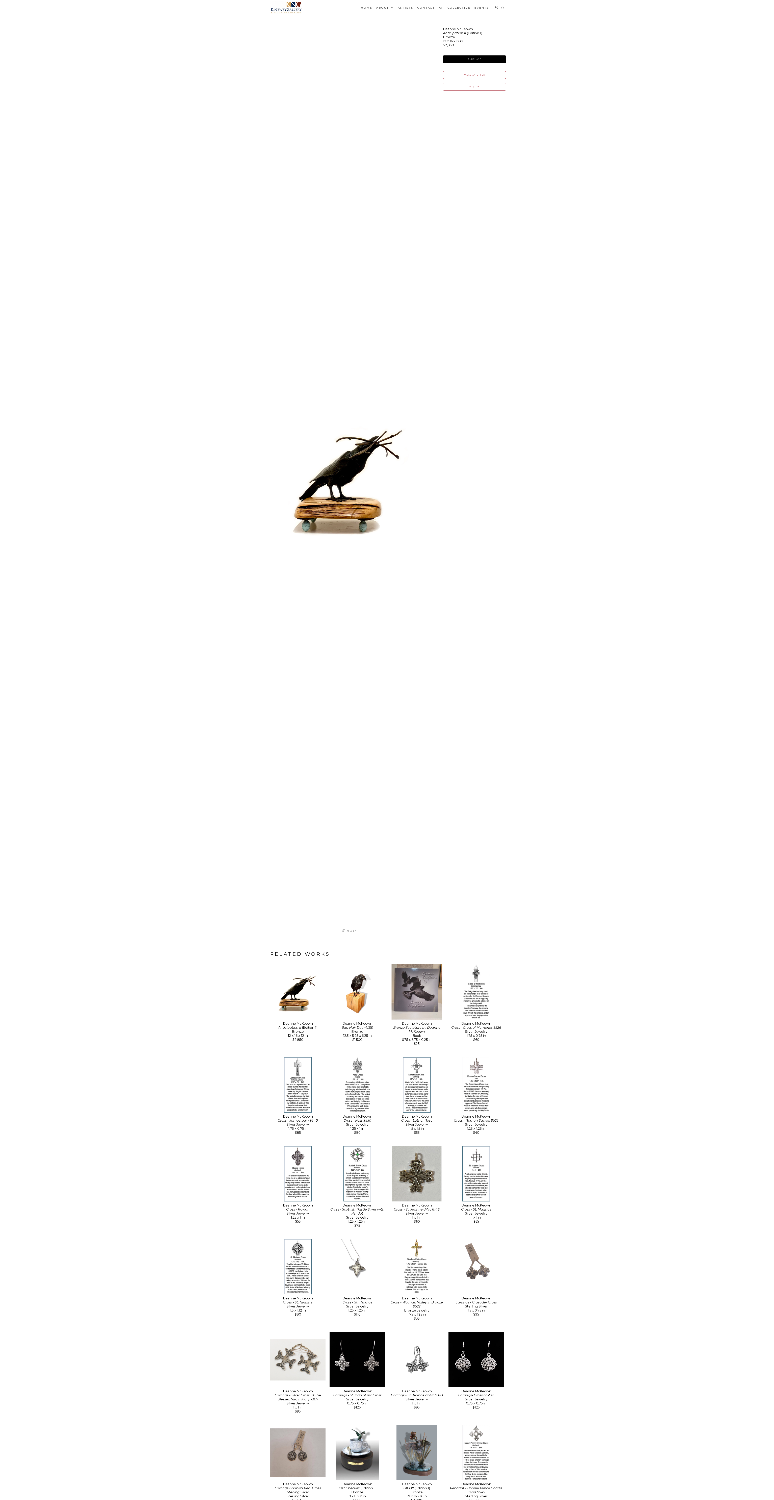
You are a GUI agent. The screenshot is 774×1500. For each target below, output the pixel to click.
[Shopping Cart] (502, 7)
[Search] (496, 7)
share (351, 931)
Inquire (474, 86)
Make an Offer (474, 75)
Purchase (474, 59)
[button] (385, 7)
